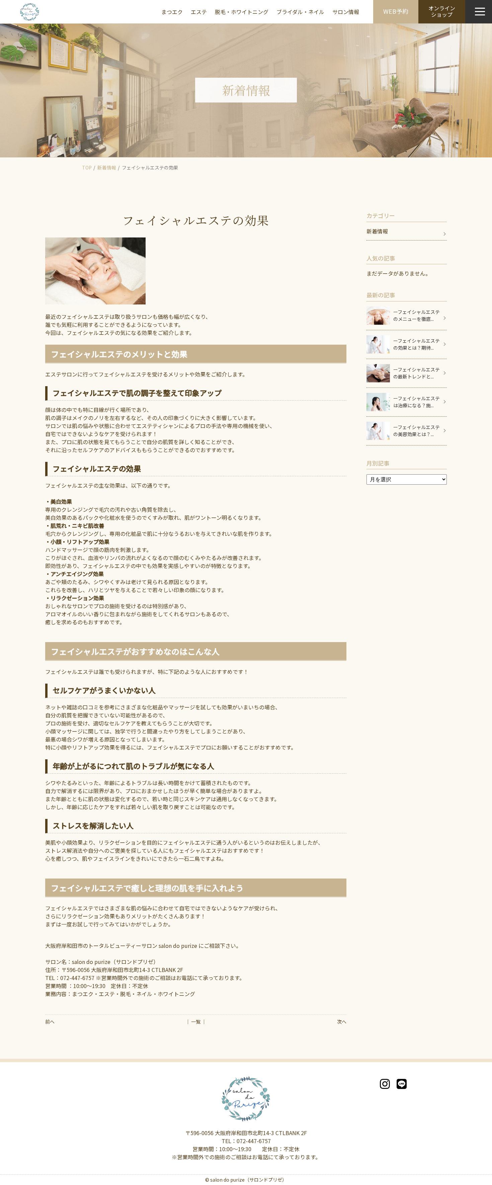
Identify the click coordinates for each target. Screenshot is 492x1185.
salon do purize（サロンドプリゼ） (248, 1179)
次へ (341, 1021)
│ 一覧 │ (195, 1021)
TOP (87, 167)
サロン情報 (345, 12)
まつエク (172, 12)
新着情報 (106, 167)
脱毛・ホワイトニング (241, 12)
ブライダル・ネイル (300, 12)
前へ (50, 1021)
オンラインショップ (441, 11)
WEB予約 (395, 11)
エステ (199, 12)
